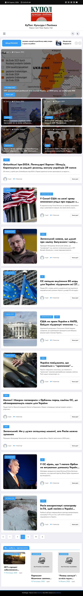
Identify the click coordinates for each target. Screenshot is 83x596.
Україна (48, 117)
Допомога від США (47, 194)
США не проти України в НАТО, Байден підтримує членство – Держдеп (59, 323)
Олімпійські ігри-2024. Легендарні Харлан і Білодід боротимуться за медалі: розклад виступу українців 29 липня (39, 166)
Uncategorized (11, 87)
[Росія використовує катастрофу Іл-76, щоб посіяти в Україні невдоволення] (20, 513)
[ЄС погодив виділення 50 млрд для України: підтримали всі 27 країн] (20, 287)
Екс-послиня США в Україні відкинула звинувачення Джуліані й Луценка (60, 150)
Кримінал (8, 145)
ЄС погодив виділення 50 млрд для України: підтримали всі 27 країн (59, 283)
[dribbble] (71, 2)
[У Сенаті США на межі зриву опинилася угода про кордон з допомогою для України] (20, 205)
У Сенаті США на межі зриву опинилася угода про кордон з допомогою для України (58, 200)
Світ (47, 145)
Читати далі (10, 94)
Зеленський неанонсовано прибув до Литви (22, 91)
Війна (43, 234)
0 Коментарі (18, 179)
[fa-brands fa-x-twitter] (69, 2)
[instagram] (74, 2)
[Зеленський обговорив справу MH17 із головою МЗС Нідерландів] (62, 112)
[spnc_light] (78, 33)
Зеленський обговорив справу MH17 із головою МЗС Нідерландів (60, 122)
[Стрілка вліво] (76, 43)
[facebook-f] (66, 2)
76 (36, 537)
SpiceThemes (58, 593)
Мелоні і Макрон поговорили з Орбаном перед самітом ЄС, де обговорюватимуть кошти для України (40, 401)
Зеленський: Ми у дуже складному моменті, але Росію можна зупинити (40, 433)
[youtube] (77, 2)
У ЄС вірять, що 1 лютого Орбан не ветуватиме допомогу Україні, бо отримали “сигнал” (59, 466)
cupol (7, 101)
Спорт (6, 160)
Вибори (8, 117)
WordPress (39, 593)
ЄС (42, 276)
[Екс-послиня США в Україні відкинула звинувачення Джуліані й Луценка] (62, 140)
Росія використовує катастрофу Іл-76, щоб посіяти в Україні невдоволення (58, 507)
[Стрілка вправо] (79, 43)
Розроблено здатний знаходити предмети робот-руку (46, 570)
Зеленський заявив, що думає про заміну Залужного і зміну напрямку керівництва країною (58, 240)
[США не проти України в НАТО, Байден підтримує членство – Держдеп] (20, 329)
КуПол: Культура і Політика (41, 25)
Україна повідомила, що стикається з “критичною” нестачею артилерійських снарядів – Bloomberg (55, 364)
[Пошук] (73, 33)
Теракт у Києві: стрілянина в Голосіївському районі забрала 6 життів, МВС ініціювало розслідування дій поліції (21, 150)
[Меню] (4, 33)
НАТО (57, 316)
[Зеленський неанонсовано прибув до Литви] (42, 73)
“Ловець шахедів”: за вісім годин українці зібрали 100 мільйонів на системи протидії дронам (19, 577)
